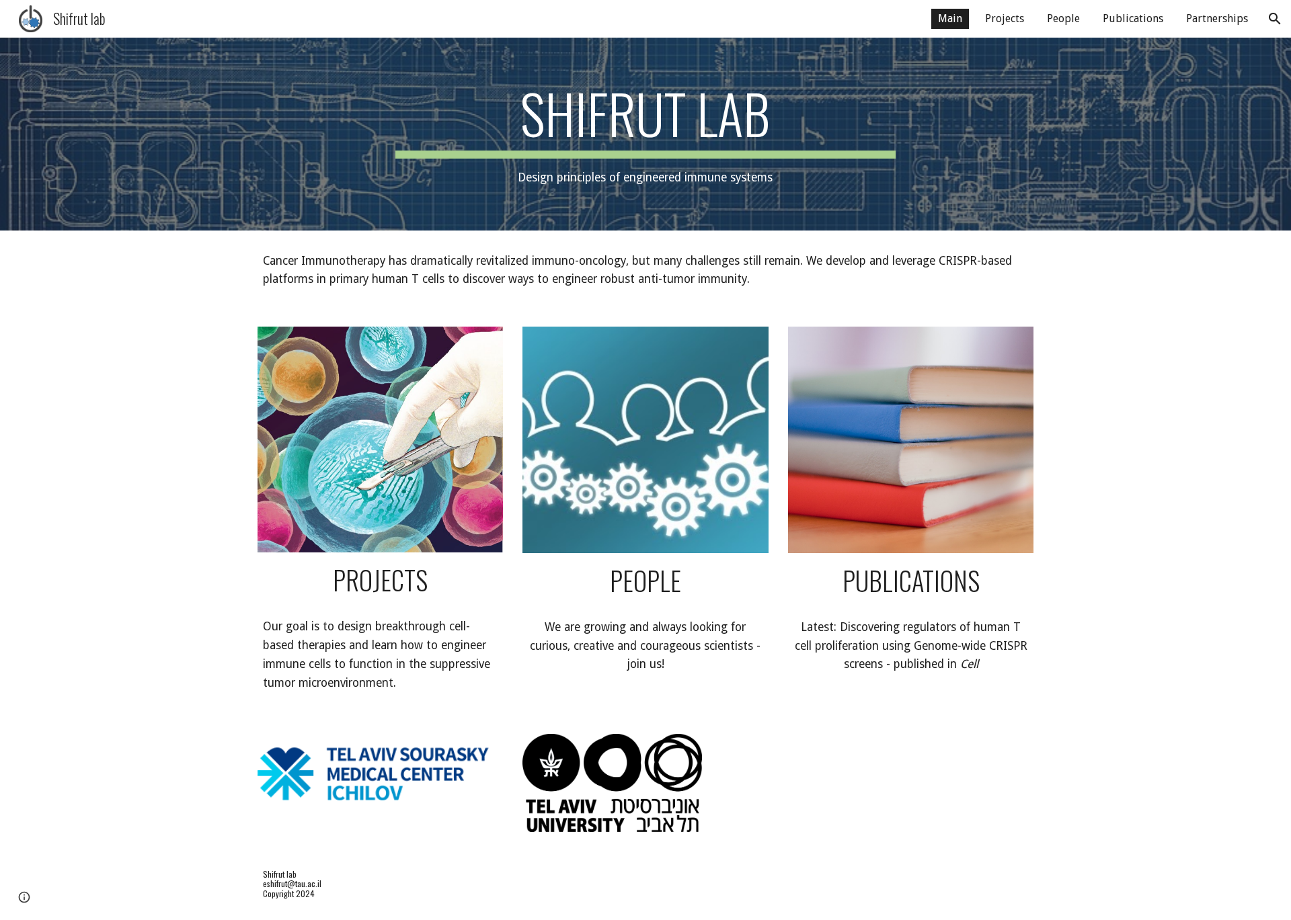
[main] (645, 134)
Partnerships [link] (1217, 18)
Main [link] (950, 18)
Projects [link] (1004, 18)
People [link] (1063, 18)
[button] (1275, 19)
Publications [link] (1133, 18)
